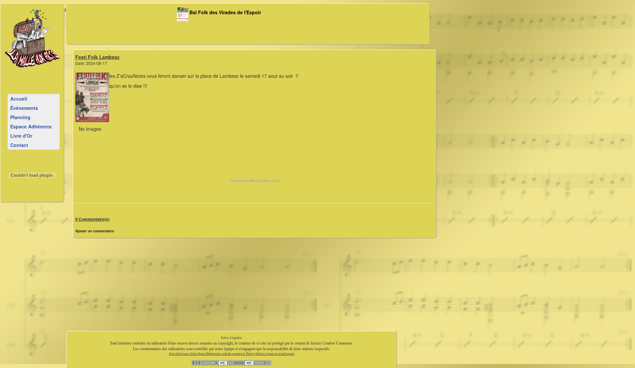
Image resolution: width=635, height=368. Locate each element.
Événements (24, 108)
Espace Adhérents (31, 126)
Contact (19, 145)
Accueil (18, 98)
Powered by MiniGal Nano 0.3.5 (255, 180)
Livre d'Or (21, 135)
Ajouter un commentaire (94, 231)
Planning (20, 117)
